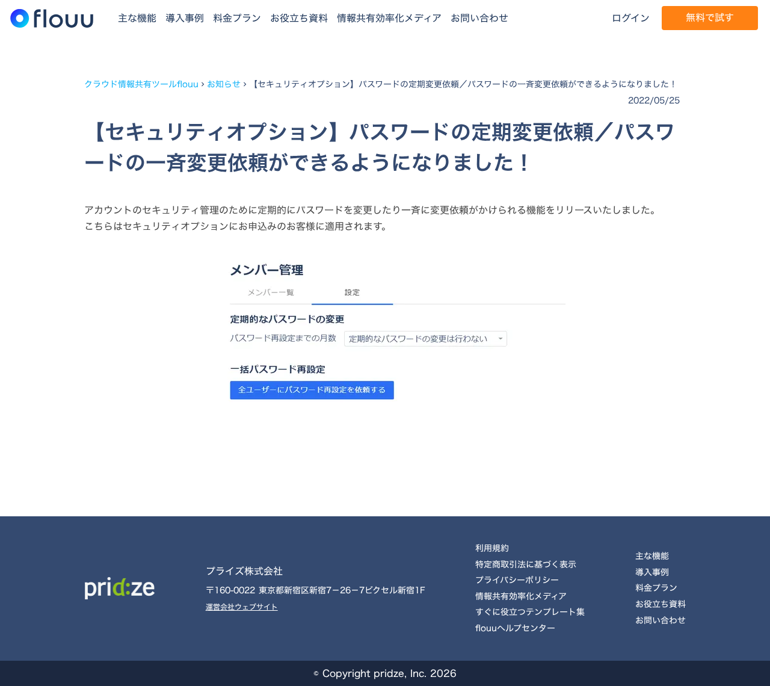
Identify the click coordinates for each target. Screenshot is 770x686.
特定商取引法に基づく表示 (525, 564)
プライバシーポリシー (517, 579)
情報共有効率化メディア (389, 18)
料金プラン (237, 18)
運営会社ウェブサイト (242, 607)
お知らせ (224, 84)
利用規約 (492, 548)
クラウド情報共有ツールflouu (141, 84)
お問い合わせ (479, 18)
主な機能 (137, 18)
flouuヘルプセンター (515, 628)
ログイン (631, 18)
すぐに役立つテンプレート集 (530, 611)
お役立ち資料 (299, 18)
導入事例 (184, 18)
